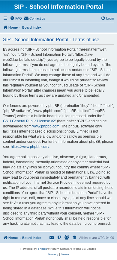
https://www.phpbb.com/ (30, 147)
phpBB (42, 248)
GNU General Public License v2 (29, 121)
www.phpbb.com (45, 126)
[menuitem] (16, 18)
